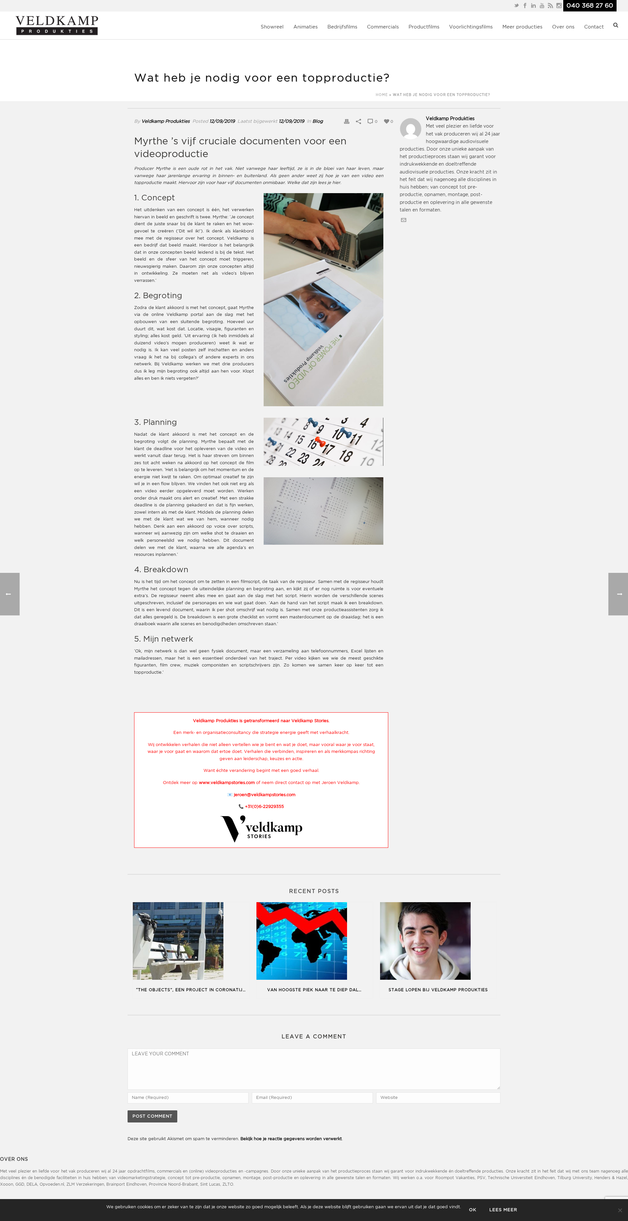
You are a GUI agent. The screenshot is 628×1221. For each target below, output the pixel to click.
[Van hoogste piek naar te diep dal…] (314, 942)
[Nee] (620, 1210)
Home (382, 95)
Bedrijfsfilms (342, 27)
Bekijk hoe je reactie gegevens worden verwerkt (291, 1139)
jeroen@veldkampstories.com (264, 795)
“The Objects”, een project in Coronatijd (191, 990)
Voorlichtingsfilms (471, 27)
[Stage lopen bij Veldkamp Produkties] (438, 942)
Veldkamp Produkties (165, 121)
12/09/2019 (222, 121)
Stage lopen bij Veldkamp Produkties (438, 990)
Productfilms (424, 27)
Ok (472, 1210)
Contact (594, 27)
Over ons (563, 27)
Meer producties (522, 27)
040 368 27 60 (590, 6)
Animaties (305, 27)
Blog (317, 121)
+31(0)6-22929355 (264, 807)
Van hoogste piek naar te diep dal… (314, 990)
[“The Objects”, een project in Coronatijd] (191, 942)
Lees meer (503, 1210)
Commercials (383, 27)
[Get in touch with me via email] (403, 221)
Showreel (272, 27)
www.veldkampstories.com (227, 783)
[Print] (346, 121)
